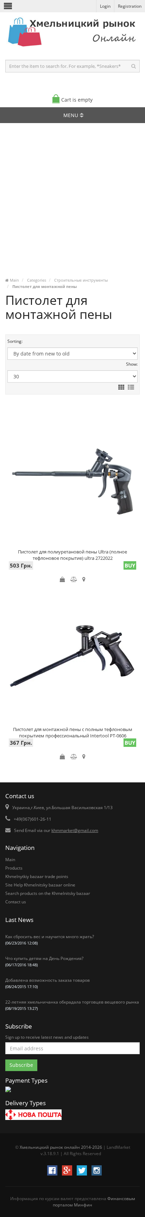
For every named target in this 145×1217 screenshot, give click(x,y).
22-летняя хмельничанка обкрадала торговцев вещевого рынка (72, 1005)
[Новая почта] (33, 1115)
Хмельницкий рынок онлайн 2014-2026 (61, 1147)
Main (10, 860)
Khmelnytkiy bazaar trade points (36, 876)
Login (105, 6)
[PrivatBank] (8, 1092)
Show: (132, 364)
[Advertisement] (72, 202)
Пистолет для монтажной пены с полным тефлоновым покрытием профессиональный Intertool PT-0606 (72, 731)
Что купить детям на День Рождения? (44, 961)
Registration (129, 6)
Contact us (15, 902)
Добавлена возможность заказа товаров (47, 983)
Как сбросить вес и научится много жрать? (49, 940)
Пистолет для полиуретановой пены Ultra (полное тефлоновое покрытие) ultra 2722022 (72, 554)
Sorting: (15, 341)
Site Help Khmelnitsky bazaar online (40, 885)
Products (14, 868)
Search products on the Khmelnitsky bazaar (47, 893)
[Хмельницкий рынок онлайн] (72, 48)
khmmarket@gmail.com (74, 830)
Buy (130, 565)
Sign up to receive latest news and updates (47, 1037)
